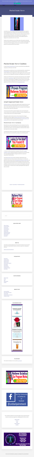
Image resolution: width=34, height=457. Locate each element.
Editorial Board (6, 281)
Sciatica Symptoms (6, 226)
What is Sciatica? (6, 225)
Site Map (5, 282)
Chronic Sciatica (6, 234)
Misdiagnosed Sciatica (7, 232)
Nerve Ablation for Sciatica (7, 292)
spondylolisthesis (6, 71)
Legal (4, 280)
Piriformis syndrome (7, 104)
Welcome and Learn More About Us (9, 249)
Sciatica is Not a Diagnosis (7, 263)
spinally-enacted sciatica (11, 66)
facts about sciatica (10, 157)
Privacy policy (18, 3)
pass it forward (20, 360)
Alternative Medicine (7, 233)
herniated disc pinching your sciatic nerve (21, 160)
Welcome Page (17, 419)
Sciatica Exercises (6, 266)
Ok (14, 3)
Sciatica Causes (6, 227)
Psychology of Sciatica (7, 267)
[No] (32, 2)
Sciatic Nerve (15, 184)
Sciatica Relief (6, 264)
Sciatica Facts (6, 258)
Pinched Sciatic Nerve (21, 184)
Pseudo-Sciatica (6, 231)
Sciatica (11, 184)
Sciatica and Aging (6, 291)
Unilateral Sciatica (6, 260)
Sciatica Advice (6, 265)
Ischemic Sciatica (6, 259)
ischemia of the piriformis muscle (20, 117)
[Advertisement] (17, 52)
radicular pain (11, 78)
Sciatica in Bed (6, 293)
